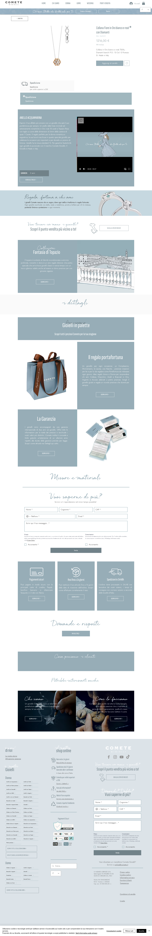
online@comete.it (121, 864)
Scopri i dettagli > (62, 783)
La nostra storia (11, 756)
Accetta (141, 931)
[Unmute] (84, 169)
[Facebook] (108, 757)
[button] (68, 3)
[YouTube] (121, 757)
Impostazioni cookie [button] (114, 931)
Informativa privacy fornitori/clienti (127, 879)
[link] (143, 3)
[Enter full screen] (129, 169)
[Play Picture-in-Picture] (125, 169)
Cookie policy (125, 874)
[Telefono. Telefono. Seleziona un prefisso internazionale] (28, 516)
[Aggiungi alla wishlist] (126, 63)
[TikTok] (128, 757)
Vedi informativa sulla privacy (86, 933)
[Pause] (80, 169)
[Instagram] (115, 757)
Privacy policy (125, 872)
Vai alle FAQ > (61, 791)
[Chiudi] (149, 931)
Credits (122, 901)
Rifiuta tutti (129, 931)
